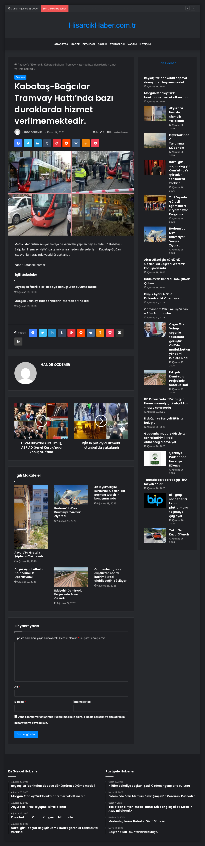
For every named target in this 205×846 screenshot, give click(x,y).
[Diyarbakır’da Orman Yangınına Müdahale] (155, 140)
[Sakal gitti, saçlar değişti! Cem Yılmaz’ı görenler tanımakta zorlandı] (155, 167)
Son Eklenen (167, 63)
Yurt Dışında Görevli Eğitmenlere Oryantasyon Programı (179, 205)
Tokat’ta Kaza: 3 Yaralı (179, 532)
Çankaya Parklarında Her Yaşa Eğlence (177, 459)
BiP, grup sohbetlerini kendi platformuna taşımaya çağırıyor (178, 505)
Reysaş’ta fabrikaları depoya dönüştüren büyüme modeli (56, 287)
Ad (17, 686)
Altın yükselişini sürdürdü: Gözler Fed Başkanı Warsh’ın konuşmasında (109, 492)
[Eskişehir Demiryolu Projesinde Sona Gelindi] (71, 577)
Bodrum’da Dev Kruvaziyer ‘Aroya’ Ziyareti (67, 512)
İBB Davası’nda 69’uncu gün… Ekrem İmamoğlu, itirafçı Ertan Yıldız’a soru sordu (166, 403)
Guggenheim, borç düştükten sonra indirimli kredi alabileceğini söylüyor (110, 575)
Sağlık (102, 44)
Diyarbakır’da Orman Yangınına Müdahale (179, 141)
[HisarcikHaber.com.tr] (102, 25)
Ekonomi (88, 44)
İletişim (145, 44)
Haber (75, 44)
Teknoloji (117, 44)
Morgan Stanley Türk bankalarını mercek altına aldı (51, 301)
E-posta (20, 701)
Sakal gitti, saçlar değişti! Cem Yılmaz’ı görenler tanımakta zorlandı (179, 172)
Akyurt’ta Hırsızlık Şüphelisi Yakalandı (93, 8)
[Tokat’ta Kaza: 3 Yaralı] (155, 535)
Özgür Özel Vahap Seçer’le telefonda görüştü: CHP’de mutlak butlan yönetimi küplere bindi (179, 341)
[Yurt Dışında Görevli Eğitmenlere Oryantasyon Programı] (155, 202)
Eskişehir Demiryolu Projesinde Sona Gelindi (68, 594)
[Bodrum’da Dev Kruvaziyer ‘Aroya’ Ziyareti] (71, 495)
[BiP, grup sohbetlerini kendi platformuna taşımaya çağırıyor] (155, 500)
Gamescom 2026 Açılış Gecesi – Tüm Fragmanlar (166, 311)
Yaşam (132, 44)
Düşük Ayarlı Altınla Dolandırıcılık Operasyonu (28, 573)
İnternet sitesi (82, 701)
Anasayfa (61, 44)
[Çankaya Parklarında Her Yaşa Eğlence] (155, 458)
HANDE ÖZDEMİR (32, 132)
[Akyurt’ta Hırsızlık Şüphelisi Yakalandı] (31, 517)
